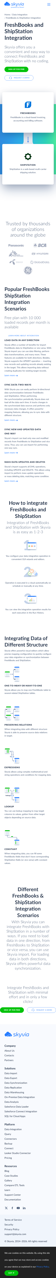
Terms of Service (13, 1220)
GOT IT (11, 1273)
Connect (8, 1148)
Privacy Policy (11, 1229)
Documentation (12, 1199)
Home (7, 15)
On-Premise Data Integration (19, 1097)
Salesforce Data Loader (16, 1107)
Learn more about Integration (23, 336)
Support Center (12, 1195)
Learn (7, 1190)
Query (7, 1134)
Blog (6, 1171)
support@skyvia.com (15, 1234)
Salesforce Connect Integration (20, 1111)
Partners (8, 1060)
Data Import (10, 1073)
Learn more (9, 375)
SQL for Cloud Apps (14, 1116)
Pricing (8, 1158)
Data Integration (19, 15)
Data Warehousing (14, 1092)
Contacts (9, 1055)
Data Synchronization (15, 1083)
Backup (8, 1144)
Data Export (10, 1078)
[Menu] (49, 4)
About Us (9, 1051)
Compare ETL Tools (14, 1185)
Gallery (8, 1180)
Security (8, 1225)
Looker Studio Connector (17, 1153)
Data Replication (13, 1088)
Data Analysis (11, 1102)
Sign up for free (12, 1010)
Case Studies (11, 1176)
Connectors (10, 1139)
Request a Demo (22, 78)
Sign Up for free (16, 69)
